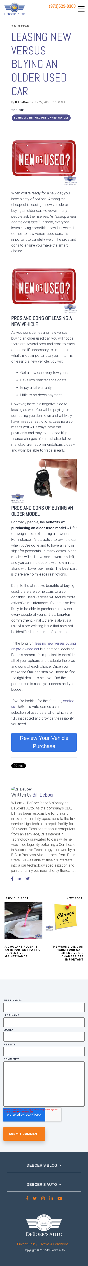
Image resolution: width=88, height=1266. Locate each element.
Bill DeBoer (22, 102)
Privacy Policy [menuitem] (27, 1244)
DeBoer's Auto (42, 1185)
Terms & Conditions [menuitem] (54, 1244)
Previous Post (16, 898)
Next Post (75, 898)
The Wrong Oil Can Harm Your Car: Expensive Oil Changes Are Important (67, 953)
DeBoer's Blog (42, 1165)
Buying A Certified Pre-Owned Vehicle (41, 118)
